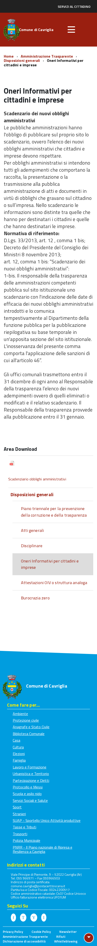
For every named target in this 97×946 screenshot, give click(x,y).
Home (9, 56)
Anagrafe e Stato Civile (31, 727)
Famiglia (19, 760)
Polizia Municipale (26, 840)
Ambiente (20, 713)
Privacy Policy (13, 931)
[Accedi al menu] (71, 29)
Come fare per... (23, 705)
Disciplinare (31, 545)
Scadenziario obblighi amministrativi (37, 479)
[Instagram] (43, 917)
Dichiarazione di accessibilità (24, 941)
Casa (16, 740)
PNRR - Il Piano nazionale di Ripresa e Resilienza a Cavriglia (42, 849)
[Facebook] (13, 917)
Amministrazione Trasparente (47, 56)
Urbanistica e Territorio (31, 773)
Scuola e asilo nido (27, 793)
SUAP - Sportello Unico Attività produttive (47, 820)
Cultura (18, 747)
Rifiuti (60, 936)
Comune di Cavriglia (36, 30)
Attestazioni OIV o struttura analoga (54, 582)
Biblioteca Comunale (28, 733)
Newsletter (68, 931)
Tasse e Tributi (24, 827)
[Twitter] (23, 917)
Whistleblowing (65, 941)
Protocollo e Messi (28, 787)
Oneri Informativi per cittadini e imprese (50, 564)
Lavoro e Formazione (29, 767)
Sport (17, 807)
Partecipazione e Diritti (31, 780)
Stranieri (19, 814)
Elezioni (19, 753)
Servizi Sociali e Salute (30, 800)
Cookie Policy (41, 931)
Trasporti (20, 834)
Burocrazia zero (35, 598)
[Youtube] (33, 917)
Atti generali (32, 530)
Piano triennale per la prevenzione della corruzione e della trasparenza (54, 511)
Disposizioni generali (22, 60)
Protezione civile (26, 720)
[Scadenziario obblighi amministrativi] (50, 464)
